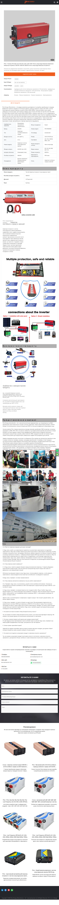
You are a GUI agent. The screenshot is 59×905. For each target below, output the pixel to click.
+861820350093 (37, 662)
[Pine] (57, 450)
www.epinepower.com (6, 662)
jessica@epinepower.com (36, 656)
